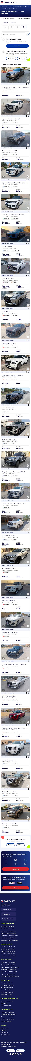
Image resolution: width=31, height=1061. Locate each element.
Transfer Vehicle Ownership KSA (8, 1014)
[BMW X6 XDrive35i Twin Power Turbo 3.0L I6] (15, 659)
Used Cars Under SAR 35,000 (8, 951)
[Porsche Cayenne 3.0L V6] (15, 241)
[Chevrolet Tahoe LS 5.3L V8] (15, 145)
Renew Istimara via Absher (7, 1016)
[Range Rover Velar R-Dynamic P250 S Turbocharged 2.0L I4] (15, 82)
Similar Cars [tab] (13, 22)
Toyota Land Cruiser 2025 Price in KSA (10, 967)
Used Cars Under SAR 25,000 (8, 949)
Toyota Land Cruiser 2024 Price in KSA (10, 976)
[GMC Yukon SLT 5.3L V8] (15, 531)
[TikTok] (21, 1054)
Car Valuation (4, 1003)
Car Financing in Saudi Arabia (7, 1019)
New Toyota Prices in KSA (7, 983)
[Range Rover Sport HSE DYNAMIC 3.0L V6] (15, 209)
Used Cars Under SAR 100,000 (8, 956)
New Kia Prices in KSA (6, 989)
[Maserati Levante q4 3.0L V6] (15, 627)
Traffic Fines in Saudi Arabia (7, 1012)
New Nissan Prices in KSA (7, 987)
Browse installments (15, 887)
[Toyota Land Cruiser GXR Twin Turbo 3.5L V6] (15, 498)
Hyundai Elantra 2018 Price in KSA (9, 969)
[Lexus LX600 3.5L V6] (15, 274)
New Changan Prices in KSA (7, 992)
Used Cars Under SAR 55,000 (8, 953)
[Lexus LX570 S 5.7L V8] (15, 306)
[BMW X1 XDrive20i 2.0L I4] (15, 691)
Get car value (15, 869)
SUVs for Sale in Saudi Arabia (7, 926)
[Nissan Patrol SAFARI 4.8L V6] (15, 595)
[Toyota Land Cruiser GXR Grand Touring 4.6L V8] (15, 177)
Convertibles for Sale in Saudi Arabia (9, 940)
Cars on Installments (6, 1005)
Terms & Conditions (5, 1034)
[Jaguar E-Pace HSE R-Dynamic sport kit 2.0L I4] (15, 723)
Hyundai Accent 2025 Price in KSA (9, 971)
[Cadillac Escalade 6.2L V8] (15, 755)
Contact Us (3, 1030)
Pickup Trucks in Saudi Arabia (7, 928)
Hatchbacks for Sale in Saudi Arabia (9, 935)
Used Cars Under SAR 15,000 (8, 946)
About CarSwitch (5, 1028)
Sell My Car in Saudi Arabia (7, 1001)
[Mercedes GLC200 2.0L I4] (15, 563)
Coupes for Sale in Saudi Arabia (8, 933)
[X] (18, 1054)
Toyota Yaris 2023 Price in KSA (8, 964)
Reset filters (17, 46)
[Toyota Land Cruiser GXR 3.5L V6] (15, 114)
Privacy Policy (4, 1032)
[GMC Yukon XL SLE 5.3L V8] (15, 434)
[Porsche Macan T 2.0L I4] (15, 338)
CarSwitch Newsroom (6, 1021)
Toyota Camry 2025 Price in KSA (8, 962)
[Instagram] (13, 1054)
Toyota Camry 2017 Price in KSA (8, 974)
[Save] (28, 81)
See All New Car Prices (6, 994)
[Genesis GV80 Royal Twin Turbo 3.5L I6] (15, 370)
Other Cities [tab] (5, 22)
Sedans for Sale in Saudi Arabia (8, 931)
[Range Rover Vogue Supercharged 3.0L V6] (15, 466)
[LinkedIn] (15, 1054)
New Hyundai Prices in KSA (7, 985)
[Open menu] (24, 2)
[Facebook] (10, 1054)
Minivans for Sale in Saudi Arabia (8, 938)
